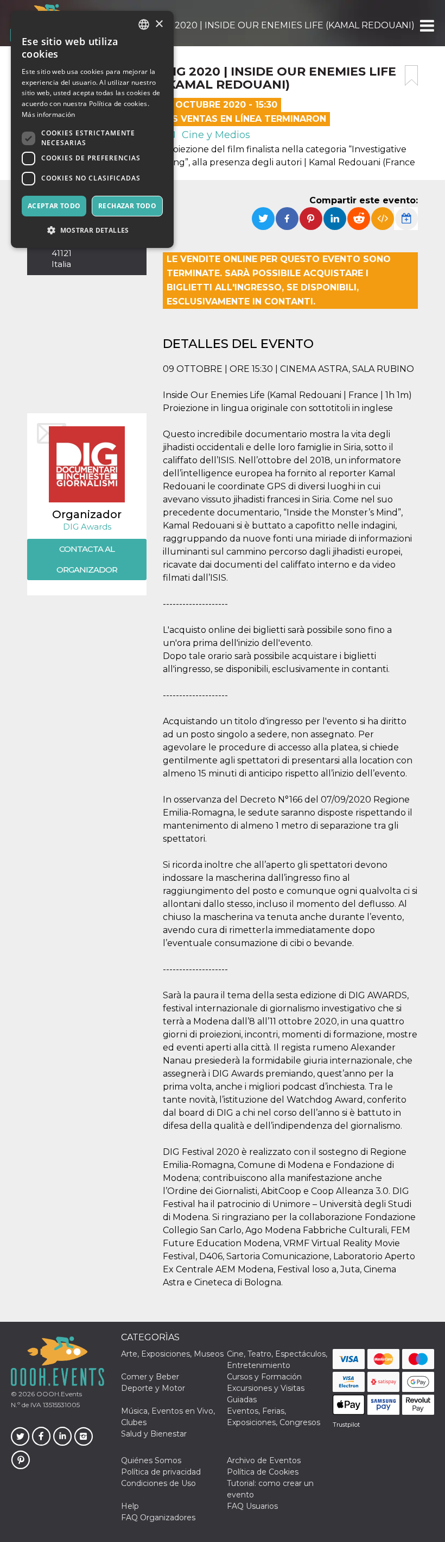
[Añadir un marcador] (411, 75)
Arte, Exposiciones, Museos (172, 1354)
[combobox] (143, 24)
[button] (426, 25)
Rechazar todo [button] (127, 205)
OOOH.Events (58, 1394)
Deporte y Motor (153, 1388)
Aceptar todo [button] (54, 205)
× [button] (159, 24)
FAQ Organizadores (158, 1517)
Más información (48, 114)
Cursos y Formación (264, 1377)
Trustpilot (346, 1424)
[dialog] (92, 129)
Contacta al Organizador (86, 559)
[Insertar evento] (382, 218)
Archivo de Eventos (264, 1460)
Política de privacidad (161, 1472)
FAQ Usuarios (252, 1506)
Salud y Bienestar (154, 1434)
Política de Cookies (262, 1472)
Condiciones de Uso (158, 1483)
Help (130, 1506)
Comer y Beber (150, 1377)
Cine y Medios (214, 135)
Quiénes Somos (151, 1460)
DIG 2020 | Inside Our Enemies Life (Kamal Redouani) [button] (285, 25)
